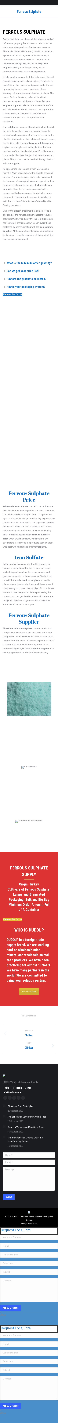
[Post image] (4, 1106)
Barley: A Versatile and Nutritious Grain (26, 1127)
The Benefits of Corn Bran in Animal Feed (27, 1117)
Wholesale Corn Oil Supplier (20, 1106)
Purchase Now (29, 991)
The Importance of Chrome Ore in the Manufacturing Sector (25, 1140)
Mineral (33, 1016)
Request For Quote (12, 294)
